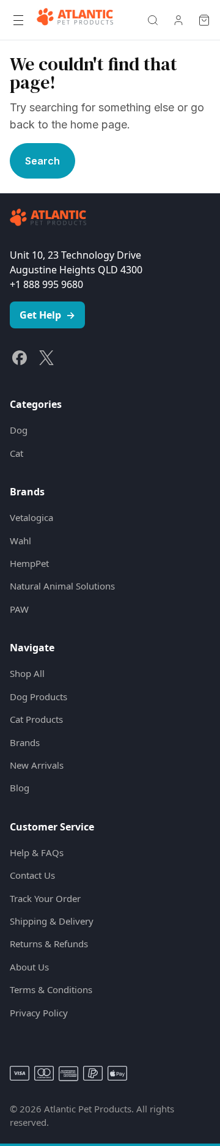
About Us (29, 967)
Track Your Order (45, 898)
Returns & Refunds (49, 943)
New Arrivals (37, 765)
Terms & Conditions (51, 989)
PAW (19, 609)
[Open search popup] (153, 20)
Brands (25, 742)
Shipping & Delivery (52, 921)
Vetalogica (31, 517)
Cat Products (36, 719)
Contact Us (32, 875)
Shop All (27, 673)
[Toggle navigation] (18, 20)
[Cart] (204, 20)
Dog (19, 430)
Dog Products (38, 696)
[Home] (75, 20)
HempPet (29, 563)
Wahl (20, 540)
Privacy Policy (39, 1013)
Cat (16, 453)
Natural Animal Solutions (62, 586)
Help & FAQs (37, 852)
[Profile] (178, 20)
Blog (19, 788)
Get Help (47, 315)
